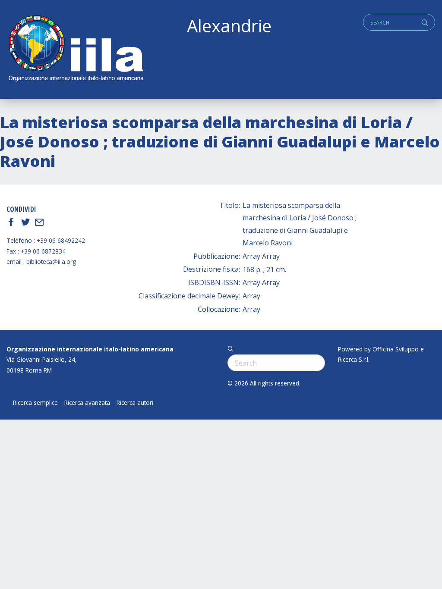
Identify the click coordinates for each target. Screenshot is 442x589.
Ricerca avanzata (87, 403)
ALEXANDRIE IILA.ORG (75, 49)
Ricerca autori (135, 403)
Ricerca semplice (35, 403)
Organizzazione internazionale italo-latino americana (90, 349)
